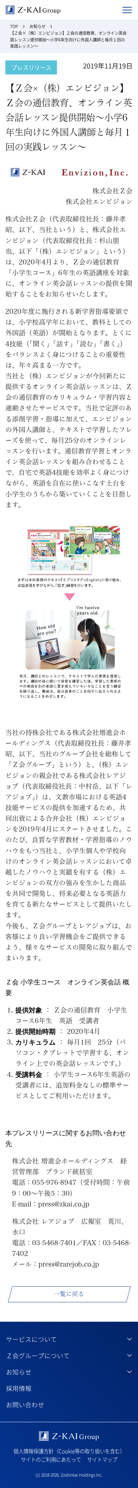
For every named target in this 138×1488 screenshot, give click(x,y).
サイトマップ (102, 1459)
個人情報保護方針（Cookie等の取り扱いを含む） (69, 1451)
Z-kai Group (33, 9)
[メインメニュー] (127, 10)
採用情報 (18, 1388)
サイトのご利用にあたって (51, 1459)
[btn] (68, 1339)
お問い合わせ (25, 1404)
